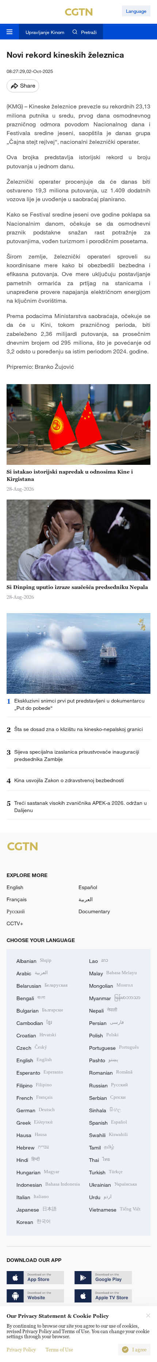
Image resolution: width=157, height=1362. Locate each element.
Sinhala (105, 1109)
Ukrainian (113, 1184)
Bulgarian (39, 1010)
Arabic (32, 972)
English (15, 887)
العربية (85, 899)
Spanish (108, 1122)
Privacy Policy (21, 1349)
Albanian (33, 960)
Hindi (28, 1159)
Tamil (101, 1147)
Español (87, 887)
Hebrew (32, 1147)
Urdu (100, 1196)
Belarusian (42, 985)
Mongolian (111, 985)
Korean (33, 1221)
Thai (99, 1159)
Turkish (106, 1171)
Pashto (103, 1059)
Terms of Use (59, 1349)
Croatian (36, 1034)
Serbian (107, 1097)
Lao (98, 960)
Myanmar (115, 997)
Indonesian (48, 1184)
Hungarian (37, 1171)
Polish (104, 1034)
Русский (16, 911)
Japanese (36, 1209)
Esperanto (39, 1072)
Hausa (31, 1134)
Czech (31, 1047)
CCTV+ (15, 923)
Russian (108, 1085)
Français (17, 899)
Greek (34, 1122)
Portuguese (114, 1047)
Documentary (94, 911)
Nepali (103, 1010)
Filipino (34, 1085)
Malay (113, 972)
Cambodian (34, 1022)
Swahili (108, 1134)
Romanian (111, 1072)
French (34, 1097)
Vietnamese (115, 1209)
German (35, 1109)
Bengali (30, 997)
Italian (32, 1196)
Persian (106, 1022)
